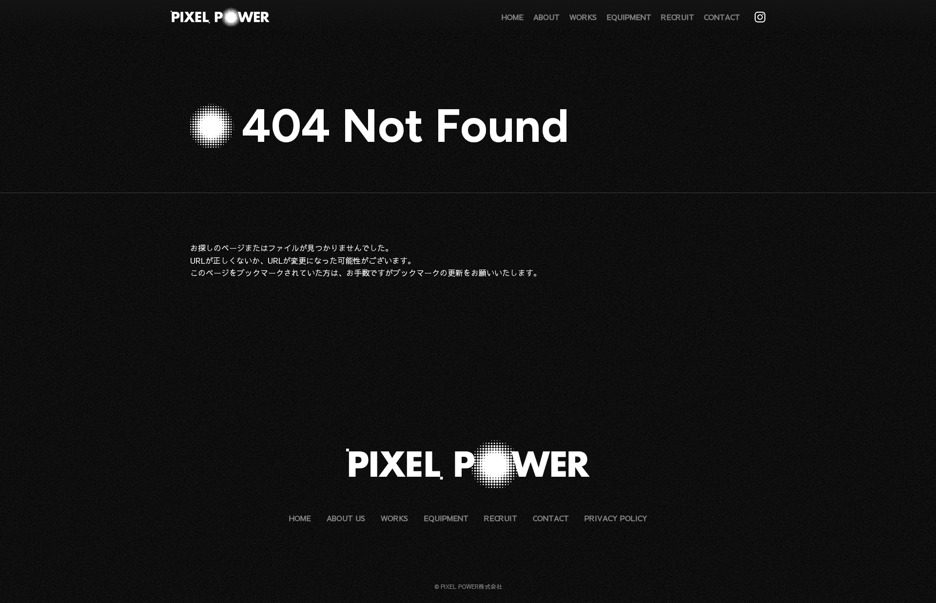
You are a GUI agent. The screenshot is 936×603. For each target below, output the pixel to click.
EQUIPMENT (628, 17)
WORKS (583, 17)
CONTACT (722, 17)
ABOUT (546, 17)
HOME (513, 17)
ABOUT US (346, 518)
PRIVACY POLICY (616, 518)
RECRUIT (677, 17)
